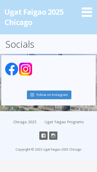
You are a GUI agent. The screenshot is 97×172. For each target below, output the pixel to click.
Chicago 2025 (24, 121)
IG (53, 136)
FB (43, 136)
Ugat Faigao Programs (64, 121)
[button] (88, 9)
